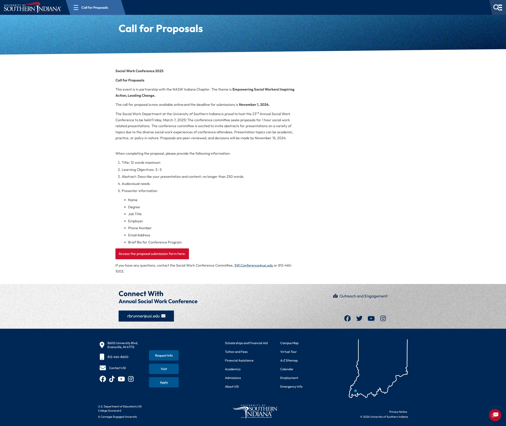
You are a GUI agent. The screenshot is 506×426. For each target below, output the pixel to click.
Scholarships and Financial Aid (246, 343)
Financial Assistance (239, 360)
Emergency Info (291, 386)
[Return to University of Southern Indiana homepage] (254, 411)
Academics (233, 369)
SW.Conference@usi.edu (253, 265)
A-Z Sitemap (289, 360)
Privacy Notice (398, 412)
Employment (289, 378)
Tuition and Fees (236, 352)
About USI (232, 386)
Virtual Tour (288, 352)
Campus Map (289, 343)
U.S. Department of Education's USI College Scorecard (120, 408)
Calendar (287, 369)
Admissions (233, 378)
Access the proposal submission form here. (152, 253)
